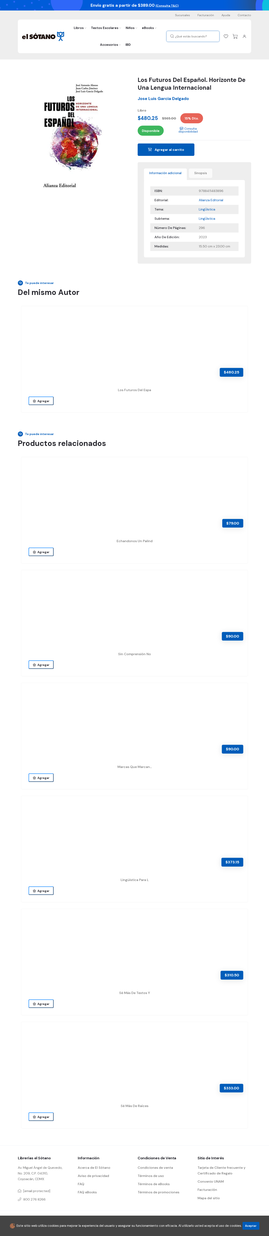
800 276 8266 (34, 1199)
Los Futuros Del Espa (134, 390)
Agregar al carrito (169, 149)
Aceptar (251, 1226)
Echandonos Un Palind (135, 541)
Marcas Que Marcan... (134, 767)
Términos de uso (151, 1176)
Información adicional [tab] (165, 173)
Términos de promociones (158, 1192)
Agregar (42, 401)
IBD (128, 45)
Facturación (206, 15)
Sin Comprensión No (134, 654)
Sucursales (182, 15)
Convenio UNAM (211, 1181)
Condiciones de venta (155, 1167)
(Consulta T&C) (167, 6)
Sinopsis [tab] (200, 173)
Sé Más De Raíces (134, 1106)
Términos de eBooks (154, 1184)
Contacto (244, 15)
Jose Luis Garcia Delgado (163, 98)
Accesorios (109, 45)
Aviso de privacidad (93, 1176)
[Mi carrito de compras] (235, 36)
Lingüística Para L (135, 880)
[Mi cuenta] (244, 36)
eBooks (148, 28)
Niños (130, 28)
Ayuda (226, 15)
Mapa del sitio (209, 1198)
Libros (79, 28)
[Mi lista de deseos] (225, 36)
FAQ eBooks (87, 1192)
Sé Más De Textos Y (134, 993)
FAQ (81, 1184)
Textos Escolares (104, 28)
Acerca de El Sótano (94, 1167)
